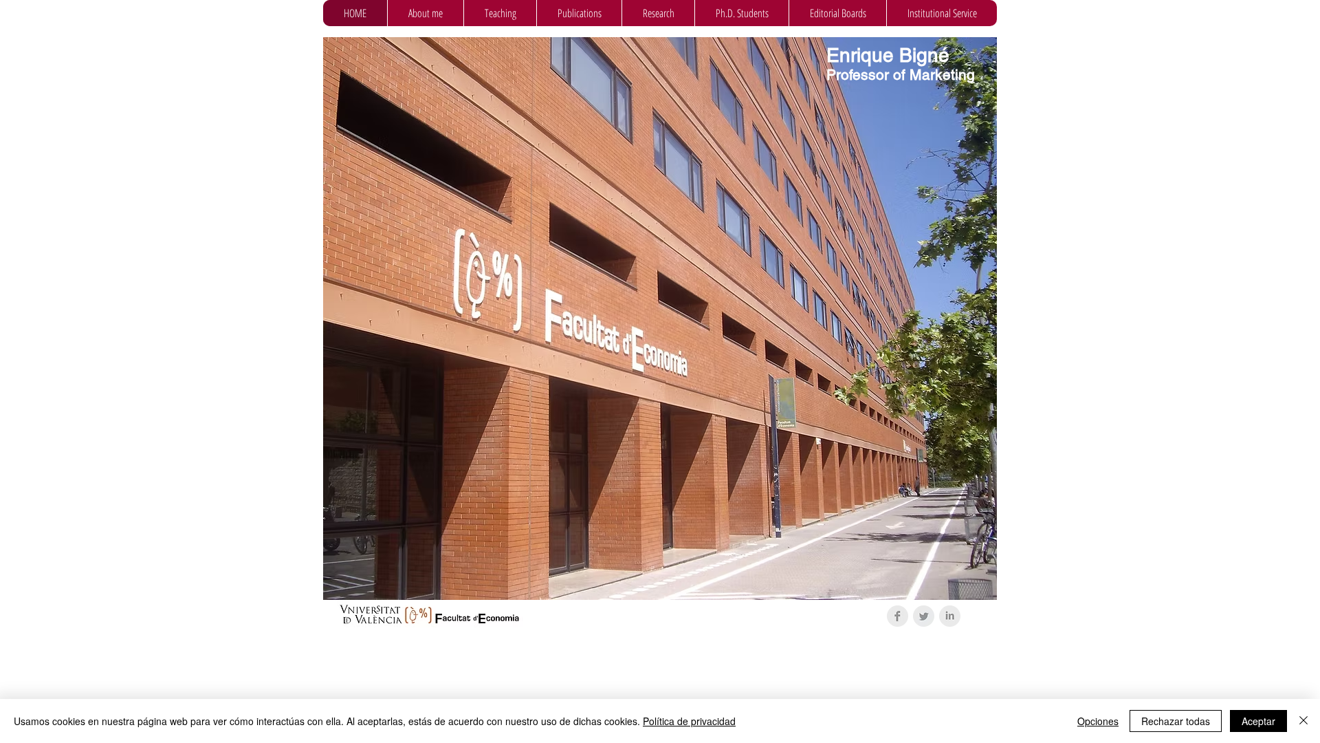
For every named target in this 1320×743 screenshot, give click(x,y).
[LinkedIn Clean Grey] (949, 616)
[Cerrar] (1303, 721)
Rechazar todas (1175, 721)
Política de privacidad (689, 721)
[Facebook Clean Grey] (897, 616)
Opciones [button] (1098, 721)
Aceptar (1258, 721)
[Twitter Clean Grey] (923, 616)
